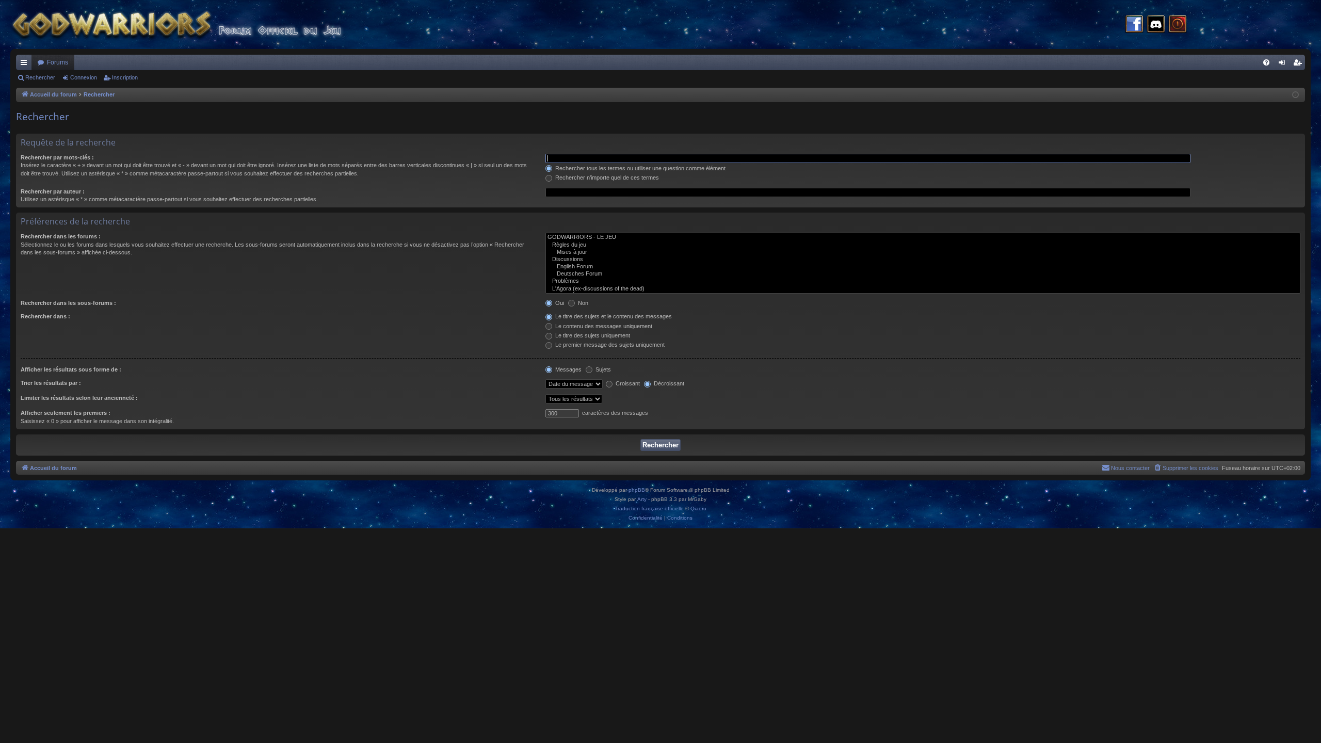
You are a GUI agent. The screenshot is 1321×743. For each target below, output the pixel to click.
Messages (568, 369)
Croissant (627, 383)
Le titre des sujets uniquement (592, 335)
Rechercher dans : (45, 316)
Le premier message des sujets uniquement (609, 345)
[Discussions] (922, 259)
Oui (559, 303)
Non (582, 303)
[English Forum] (922, 266)
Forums (57, 62)
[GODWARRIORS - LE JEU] (922, 237)
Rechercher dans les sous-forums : (68, 303)
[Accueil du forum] (196, 24)
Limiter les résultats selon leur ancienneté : (79, 398)
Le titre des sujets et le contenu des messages (613, 316)
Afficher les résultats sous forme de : (71, 369)
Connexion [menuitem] (1284, 64)
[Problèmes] (922, 281)
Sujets (602, 369)
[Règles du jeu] (922, 245)
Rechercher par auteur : (53, 191)
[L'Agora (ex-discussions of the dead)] (922, 289)
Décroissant (668, 383)
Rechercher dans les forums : (61, 236)
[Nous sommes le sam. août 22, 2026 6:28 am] (1295, 95)
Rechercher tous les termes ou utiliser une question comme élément (640, 168)
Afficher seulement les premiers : (65, 413)
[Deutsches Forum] (922, 274)
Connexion (83, 77)
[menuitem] (1266, 62)
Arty (642, 499)
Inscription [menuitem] (1299, 64)
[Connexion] (1177, 24)
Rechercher (40, 77)
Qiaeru (698, 508)
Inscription (125, 77)
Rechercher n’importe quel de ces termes (606, 177)
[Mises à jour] (922, 252)
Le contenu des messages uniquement (603, 326)
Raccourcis (25, 64)
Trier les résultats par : (51, 383)
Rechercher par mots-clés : (57, 157)
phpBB (637, 490)
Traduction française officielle (649, 508)
